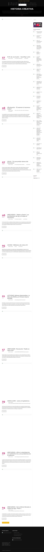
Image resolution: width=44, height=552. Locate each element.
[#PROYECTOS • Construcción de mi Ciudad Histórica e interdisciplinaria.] (34, 163)
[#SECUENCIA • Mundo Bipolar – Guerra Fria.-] (34, 158)
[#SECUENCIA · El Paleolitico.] (34, 144)
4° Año (21, 110)
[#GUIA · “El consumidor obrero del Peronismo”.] (34, 41)
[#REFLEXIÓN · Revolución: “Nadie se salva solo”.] (34, 65)
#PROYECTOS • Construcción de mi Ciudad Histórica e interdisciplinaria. (39, 164)
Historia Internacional (19, 58)
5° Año (15, 58)
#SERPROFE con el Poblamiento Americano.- (39, 88)
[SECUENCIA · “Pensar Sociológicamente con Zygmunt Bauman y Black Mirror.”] (34, 106)
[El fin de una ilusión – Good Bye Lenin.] (34, 32)
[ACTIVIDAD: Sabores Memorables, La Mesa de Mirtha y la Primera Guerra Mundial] (34, 57)
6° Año (25, 110)
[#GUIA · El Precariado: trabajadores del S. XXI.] (34, 152)
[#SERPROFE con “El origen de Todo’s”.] (34, 101)
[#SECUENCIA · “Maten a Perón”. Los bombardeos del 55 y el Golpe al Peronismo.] (34, 46)
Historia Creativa (10, 58)
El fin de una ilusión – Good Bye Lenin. (18, 57)
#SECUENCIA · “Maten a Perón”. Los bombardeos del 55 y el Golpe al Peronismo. (18, 216)
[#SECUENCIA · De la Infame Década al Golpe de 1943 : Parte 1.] (34, 82)
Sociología (28, 403)
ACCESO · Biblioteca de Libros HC (17, 245)
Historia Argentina (21, 164)
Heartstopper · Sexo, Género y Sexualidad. (39, 97)
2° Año (17, 110)
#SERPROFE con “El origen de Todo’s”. (39, 102)
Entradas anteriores (5, 522)
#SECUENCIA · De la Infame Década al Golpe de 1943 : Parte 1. (19, 507)
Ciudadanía (21, 456)
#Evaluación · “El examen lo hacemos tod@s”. (18, 108)
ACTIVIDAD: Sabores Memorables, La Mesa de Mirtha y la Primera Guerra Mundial (18, 297)
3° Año (19, 110)
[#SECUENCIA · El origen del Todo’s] (34, 148)
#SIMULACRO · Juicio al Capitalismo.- (18, 401)
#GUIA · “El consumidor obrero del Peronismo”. (17, 162)
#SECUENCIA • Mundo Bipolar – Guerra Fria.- (39, 158)
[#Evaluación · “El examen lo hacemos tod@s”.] (34, 36)
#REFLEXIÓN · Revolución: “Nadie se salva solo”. (18, 349)
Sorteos (16, 246)
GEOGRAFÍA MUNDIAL (18, 403)
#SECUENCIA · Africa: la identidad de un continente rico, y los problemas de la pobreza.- (19, 454)
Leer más (4, 66)
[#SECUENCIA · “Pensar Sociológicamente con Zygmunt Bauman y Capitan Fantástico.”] (34, 114)
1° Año (15, 110)
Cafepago (27, 110)
